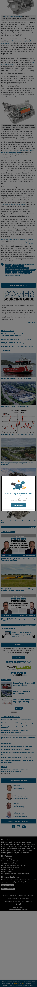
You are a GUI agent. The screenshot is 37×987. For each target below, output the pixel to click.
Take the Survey (18, 505)
